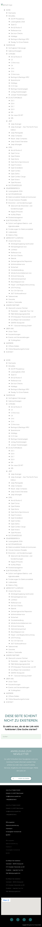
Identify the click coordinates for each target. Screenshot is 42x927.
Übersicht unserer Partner (18, 308)
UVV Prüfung (15, 288)
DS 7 (12, 106)
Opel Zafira (15, 174)
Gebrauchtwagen (14, 51)
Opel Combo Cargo (18, 177)
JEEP (10, 121)
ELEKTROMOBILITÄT (13, 220)
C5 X (12, 71)
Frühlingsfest (15, 340)
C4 (12, 66)
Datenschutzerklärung (12, 825)
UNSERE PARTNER (12, 305)
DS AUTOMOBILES (15, 98)
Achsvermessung (17, 276)
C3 (12, 60)
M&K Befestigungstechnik (20, 314)
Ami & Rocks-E (16, 28)
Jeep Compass (16, 136)
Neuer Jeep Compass (19, 139)
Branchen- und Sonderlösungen (20, 203)
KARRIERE (9, 343)
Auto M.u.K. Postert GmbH (13, 790)
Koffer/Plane (16, 215)
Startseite (12, 13)
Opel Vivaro (15, 179)
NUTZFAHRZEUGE (15, 185)
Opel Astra (15, 159)
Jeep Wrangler (16, 144)
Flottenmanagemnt (15, 217)
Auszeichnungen (14, 334)
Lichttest (14, 250)
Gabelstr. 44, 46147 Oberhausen (14, 793)
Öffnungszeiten (10, 822)
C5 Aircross (15, 74)
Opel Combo (15, 171)
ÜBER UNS (10, 329)
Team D (13, 25)
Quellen (8, 835)
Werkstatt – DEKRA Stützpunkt (14, 864)
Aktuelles (11, 16)
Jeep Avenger (16, 124)
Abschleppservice (17, 282)
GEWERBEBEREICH (13, 188)
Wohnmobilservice (18, 264)
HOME (8, 10)
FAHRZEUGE (10, 45)
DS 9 (12, 109)
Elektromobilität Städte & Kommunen (22, 197)
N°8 (12, 118)
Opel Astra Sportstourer (20, 162)
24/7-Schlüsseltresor (18, 293)
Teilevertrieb (13, 296)
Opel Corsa (15, 153)
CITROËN (11, 54)
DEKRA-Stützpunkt (17, 323)
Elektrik (13, 258)
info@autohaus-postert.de (13, 796)
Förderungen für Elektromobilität (20, 229)
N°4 (12, 112)
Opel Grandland (17, 168)
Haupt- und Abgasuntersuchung (22, 285)
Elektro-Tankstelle (15, 302)
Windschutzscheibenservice (21, 273)
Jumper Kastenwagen (19, 95)
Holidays (14, 36)
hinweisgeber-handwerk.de (13, 831)
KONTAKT (9, 352)
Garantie (11, 299)
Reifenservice (16, 30)
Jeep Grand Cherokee (19, 141)
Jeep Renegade (17, 133)
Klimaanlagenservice (18, 247)
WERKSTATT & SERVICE (14, 238)
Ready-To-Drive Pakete (19, 42)
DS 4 (12, 103)
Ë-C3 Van (14, 86)
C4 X (12, 68)
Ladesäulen (12, 232)
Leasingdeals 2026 (18, 22)
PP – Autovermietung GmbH (21, 326)
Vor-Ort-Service (17, 291)
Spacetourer (15, 80)
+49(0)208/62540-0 (11, 799)
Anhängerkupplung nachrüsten (22, 244)
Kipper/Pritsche (17, 212)
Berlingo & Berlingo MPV (20, 39)
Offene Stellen (13, 346)
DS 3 (12, 101)
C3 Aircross (15, 63)
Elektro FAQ (12, 235)
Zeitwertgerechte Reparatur (21, 261)
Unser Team (12, 331)
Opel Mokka (15, 156)
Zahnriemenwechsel (18, 279)
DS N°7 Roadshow (17, 19)
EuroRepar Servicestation (20, 320)
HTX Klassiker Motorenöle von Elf (23, 317)
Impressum (9, 828)
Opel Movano (16, 182)
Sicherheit (14, 267)
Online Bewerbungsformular (18, 349)
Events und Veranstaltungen (18, 337)
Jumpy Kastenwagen (18, 92)
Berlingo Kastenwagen (19, 89)
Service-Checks (17, 33)
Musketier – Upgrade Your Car (22, 311)
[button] (21, 357)
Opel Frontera (16, 165)
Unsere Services (14, 241)
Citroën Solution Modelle (17, 200)
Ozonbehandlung (17, 270)
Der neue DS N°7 (17, 115)
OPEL (10, 147)
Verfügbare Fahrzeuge (17, 48)
